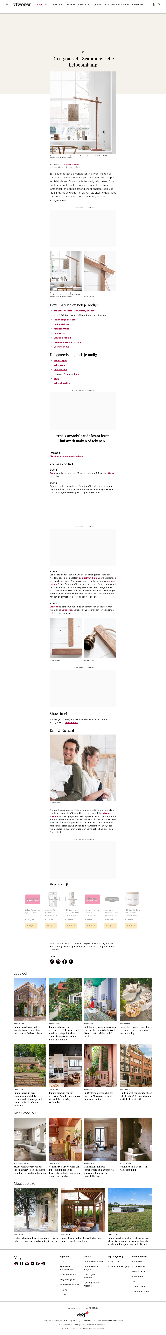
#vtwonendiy (71, 722)
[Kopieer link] (52, 961)
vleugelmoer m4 (62, 338)
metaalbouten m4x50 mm (67, 342)
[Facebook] (21, 1263)
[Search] (159, 4)
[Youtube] (32, 1263)
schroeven (59, 365)
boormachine (60, 369)
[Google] (16, 1263)
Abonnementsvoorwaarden (112, 1320)
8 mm (76, 374)
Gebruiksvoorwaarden (92, 1320)
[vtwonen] (22, 4)
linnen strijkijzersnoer (65, 320)
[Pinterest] (38, 1263)
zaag (56, 378)
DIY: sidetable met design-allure (66, 456)
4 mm (67, 374)
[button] (74, 1320)
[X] (43, 1263)
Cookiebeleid (48, 1320)
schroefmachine (62, 383)
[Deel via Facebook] (64, 961)
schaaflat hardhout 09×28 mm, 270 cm (74, 311)
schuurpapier (60, 360)
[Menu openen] (7, 4)
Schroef (54, 607)
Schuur (111, 473)
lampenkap (59, 333)
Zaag (52, 473)
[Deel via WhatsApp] (58, 961)
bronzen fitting (61, 329)
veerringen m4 (61, 347)
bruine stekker (61, 324)
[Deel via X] (71, 961)
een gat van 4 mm (88, 578)
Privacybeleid (59, 1320)
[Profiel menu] (154, 4)
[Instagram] (27, 1263)
